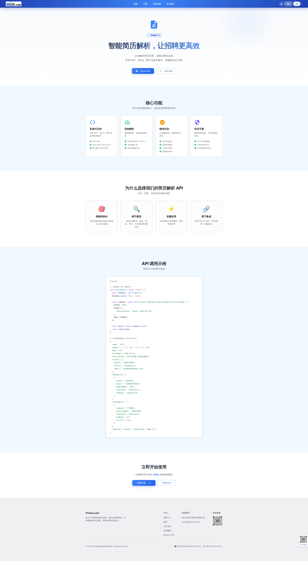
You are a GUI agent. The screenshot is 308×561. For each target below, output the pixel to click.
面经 (165, 522)
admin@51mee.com (191, 522)
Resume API (169, 535)
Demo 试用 (145, 71)
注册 (296, 4)
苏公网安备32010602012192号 (189, 546)
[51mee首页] (13, 3)
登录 (288, 4)
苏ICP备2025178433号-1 (212, 546)
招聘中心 (167, 517)
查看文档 (166, 483)
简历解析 (167, 530)
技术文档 (168, 71)
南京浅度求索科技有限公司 (193, 517)
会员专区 (167, 526)
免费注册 (141, 483)
